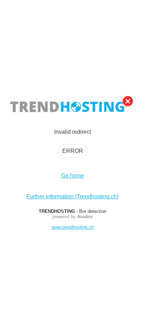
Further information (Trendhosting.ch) (72, 196)
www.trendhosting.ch (73, 227)
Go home (72, 176)
